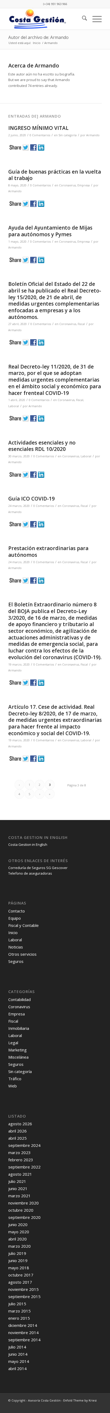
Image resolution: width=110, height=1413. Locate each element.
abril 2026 (17, 1131)
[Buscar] (82, 19)
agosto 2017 (20, 1282)
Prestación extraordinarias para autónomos (48, 551)
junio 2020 (18, 1224)
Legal (13, 1042)
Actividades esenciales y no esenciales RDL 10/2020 (42, 446)
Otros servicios (22, 954)
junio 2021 (18, 1188)
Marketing (17, 1049)
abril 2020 (17, 1239)
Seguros (15, 961)
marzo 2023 (19, 1152)
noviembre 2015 (23, 1289)
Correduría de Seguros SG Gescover (38, 867)
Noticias (15, 947)
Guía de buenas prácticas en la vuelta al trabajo (54, 175)
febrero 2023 (20, 1159)
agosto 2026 (20, 1123)
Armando (93, 135)
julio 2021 (17, 1181)
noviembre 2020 (23, 1203)
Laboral (13, 406)
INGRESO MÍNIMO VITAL (38, 128)
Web (12, 1085)
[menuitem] (82, 19)
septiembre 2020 (24, 1217)
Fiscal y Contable (23, 925)
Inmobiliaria (18, 1028)
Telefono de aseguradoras (30, 873)
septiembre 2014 (24, 1339)
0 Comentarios (40, 185)
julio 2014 (17, 1347)
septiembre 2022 (24, 1167)
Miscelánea (18, 1057)
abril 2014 (17, 1368)
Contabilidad (19, 999)
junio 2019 (18, 1260)
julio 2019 (17, 1253)
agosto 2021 (20, 1174)
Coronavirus (67, 185)
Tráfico (14, 1078)
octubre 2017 (20, 1275)
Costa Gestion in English (27, 844)
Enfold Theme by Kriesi (80, 1400)
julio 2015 (17, 1303)
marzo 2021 (19, 1195)
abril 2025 (17, 1138)
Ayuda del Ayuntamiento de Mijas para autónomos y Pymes (50, 231)
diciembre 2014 (22, 1325)
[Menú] (94, 19)
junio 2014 (18, 1354)
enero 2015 (19, 1318)
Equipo (14, 918)
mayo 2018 (18, 1267)
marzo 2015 (19, 1311)
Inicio (13, 932)
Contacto (16, 911)
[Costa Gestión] (45, 19)
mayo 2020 (18, 1231)
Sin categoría (67, 135)
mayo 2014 (18, 1361)
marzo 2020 (19, 1246)
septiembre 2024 (24, 1145)
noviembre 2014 (23, 1332)
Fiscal (81, 324)
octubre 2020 (20, 1210)
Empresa (83, 185)
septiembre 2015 (24, 1296)
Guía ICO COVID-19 (31, 498)
